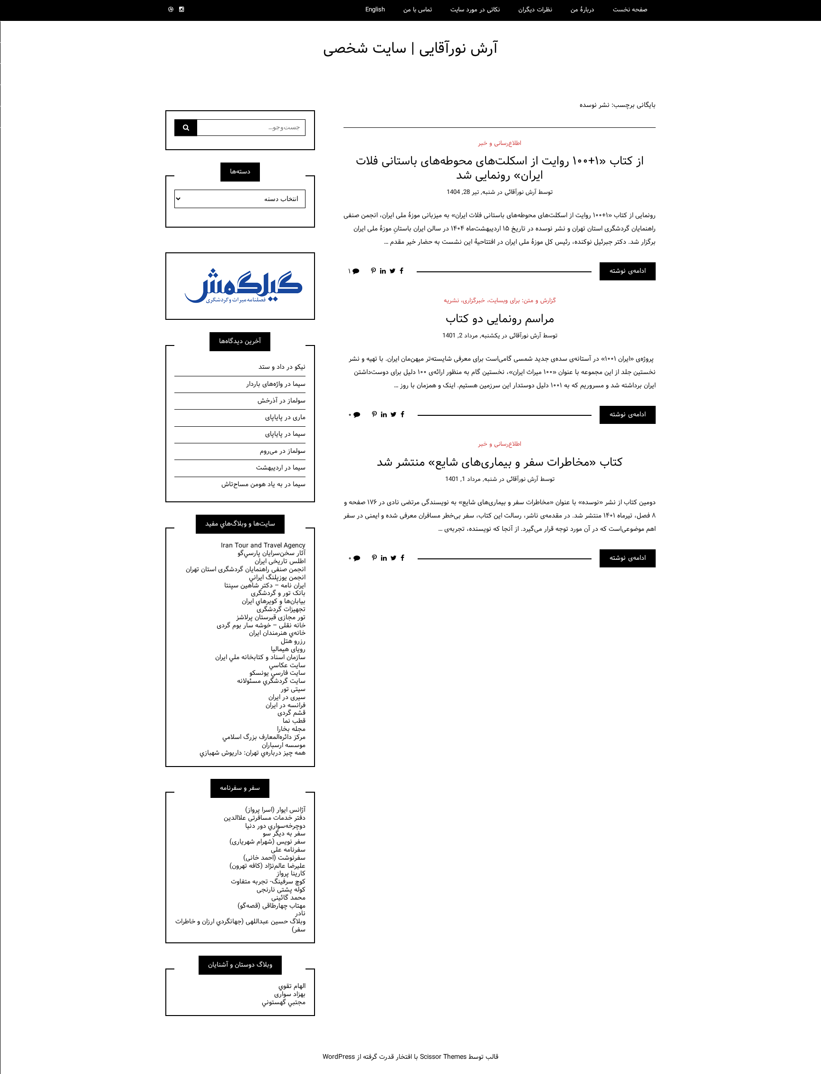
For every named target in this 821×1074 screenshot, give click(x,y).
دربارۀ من (582, 10)
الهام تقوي (291, 986)
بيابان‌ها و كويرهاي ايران (273, 601)
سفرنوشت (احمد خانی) (274, 858)
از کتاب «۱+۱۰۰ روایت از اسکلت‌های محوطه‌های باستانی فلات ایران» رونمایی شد (500, 168)
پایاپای (274, 417)
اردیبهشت (269, 467)
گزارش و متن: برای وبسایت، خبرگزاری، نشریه (500, 301)
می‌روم (268, 451)
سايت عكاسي (287, 665)
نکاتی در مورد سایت (475, 10)
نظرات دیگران (535, 10)
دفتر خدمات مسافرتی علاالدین (264, 818)
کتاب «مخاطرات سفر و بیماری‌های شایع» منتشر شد (500, 462)
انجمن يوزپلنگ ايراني (277, 577)
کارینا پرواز (291, 873)
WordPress (339, 1057)
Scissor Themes (443, 1057)
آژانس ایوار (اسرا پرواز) (275, 810)
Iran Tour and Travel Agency (263, 545)
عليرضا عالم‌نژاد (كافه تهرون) (267, 866)
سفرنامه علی (288, 849)
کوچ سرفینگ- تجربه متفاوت (268, 881)
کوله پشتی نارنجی (281, 889)
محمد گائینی (288, 897)
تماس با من (417, 10)
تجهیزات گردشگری (281, 609)
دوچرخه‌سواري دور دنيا (275, 826)
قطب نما (294, 721)
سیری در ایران (286, 697)
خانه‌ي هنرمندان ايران (277, 633)
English (375, 10)
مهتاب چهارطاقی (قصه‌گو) (271, 906)
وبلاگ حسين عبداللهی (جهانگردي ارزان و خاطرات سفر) (240, 925)
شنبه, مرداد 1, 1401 (471, 479)
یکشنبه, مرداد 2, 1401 (471, 336)
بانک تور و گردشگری (278, 593)
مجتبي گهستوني (283, 1002)
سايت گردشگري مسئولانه (271, 681)
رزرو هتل (293, 641)
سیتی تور (293, 689)
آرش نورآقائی (520, 192)
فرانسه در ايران (285, 705)
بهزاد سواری (289, 994)
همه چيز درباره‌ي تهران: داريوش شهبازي (252, 753)
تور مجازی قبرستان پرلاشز (270, 617)
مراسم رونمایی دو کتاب (500, 319)
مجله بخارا (291, 729)
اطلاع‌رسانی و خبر (499, 143)
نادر (300, 913)
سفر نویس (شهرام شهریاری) (267, 841)
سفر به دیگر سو (284, 833)
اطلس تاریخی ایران (280, 561)
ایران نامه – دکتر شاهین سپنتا (264, 585)
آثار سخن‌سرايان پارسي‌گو (271, 553)
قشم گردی (291, 713)
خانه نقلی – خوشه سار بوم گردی (261, 625)
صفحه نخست (630, 10)
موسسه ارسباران (283, 745)
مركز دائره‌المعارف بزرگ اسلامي (263, 737)
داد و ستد (271, 367)
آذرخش (267, 400)
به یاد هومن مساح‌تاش (252, 484)
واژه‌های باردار (264, 384)
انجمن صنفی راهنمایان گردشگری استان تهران (245, 569)
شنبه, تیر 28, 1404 (471, 192)
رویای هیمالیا (288, 649)
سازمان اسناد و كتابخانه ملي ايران (260, 657)
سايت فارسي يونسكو (277, 673)
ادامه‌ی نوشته (628, 271)
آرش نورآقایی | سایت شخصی (410, 48)
